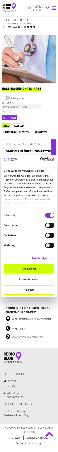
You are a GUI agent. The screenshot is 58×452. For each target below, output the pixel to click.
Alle (6, 125)
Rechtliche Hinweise (36, 437)
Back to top (49, 436)
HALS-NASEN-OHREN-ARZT (20, 26)
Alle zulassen (29, 268)
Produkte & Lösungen (16, 411)
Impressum (15, 437)
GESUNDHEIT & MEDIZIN (18, 23)
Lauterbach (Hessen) (16, 132)
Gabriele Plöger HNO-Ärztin (28, 151)
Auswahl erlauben (29, 279)
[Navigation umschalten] (53, 8)
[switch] (49, 225)
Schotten (41, 132)
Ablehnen (29, 289)
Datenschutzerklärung (28, 443)
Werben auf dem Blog (16, 415)
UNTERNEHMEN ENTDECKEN (16, 20)
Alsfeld (19, 125)
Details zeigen (40, 258)
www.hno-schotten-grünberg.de (27, 336)
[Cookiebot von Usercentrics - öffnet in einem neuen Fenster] (41, 159)
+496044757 (18, 328)
